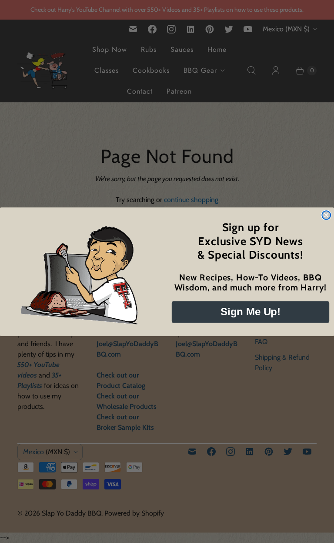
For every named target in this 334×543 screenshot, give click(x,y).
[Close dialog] (326, 215)
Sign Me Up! (250, 311)
